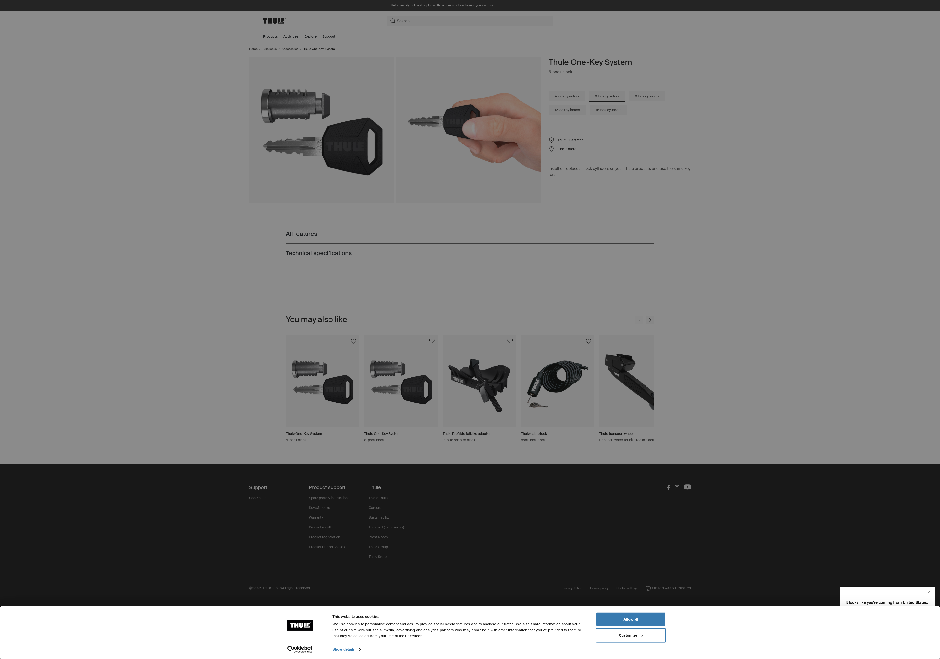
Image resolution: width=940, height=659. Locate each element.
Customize (628, 635)
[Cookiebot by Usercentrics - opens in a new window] (300, 649)
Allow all (630, 619)
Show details (343, 649)
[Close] (929, 592)
